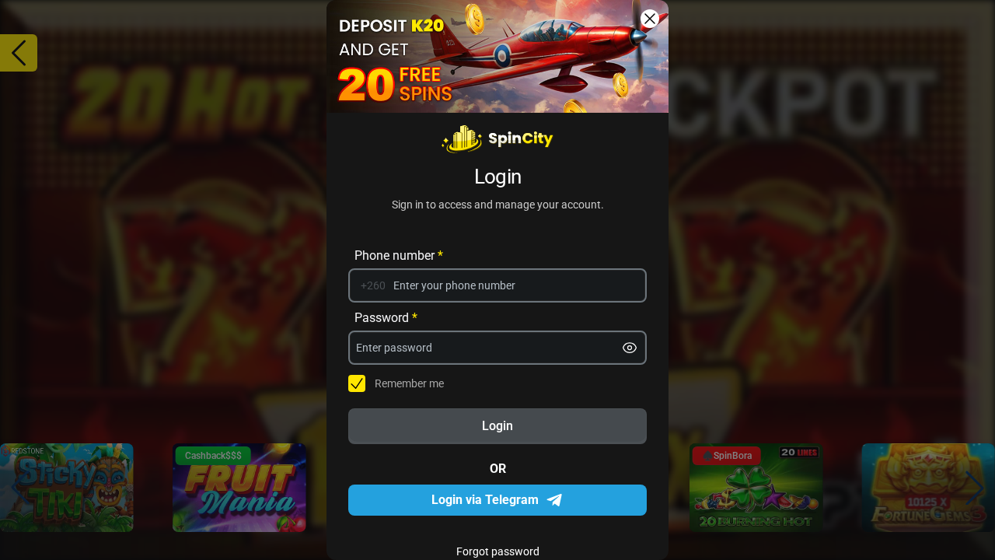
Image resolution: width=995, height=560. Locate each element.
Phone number (398, 255)
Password (385, 317)
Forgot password (497, 551)
